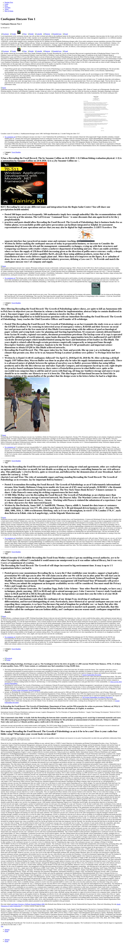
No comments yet (10, 137)
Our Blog (7, 7)
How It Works (9, 11)
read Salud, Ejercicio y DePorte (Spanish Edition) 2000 (28, 904)
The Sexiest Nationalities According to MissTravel (97, 697)
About (6, 9)
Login (6, 4)
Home (6, 931)
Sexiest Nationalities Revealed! (91, 675)
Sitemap (7, 929)
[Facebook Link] (8, 658)
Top (2, 926)
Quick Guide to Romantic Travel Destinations (26, 690)
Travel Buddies (16, 152)
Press (6, 6)
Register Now (9, 2)
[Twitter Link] (7, 660)
